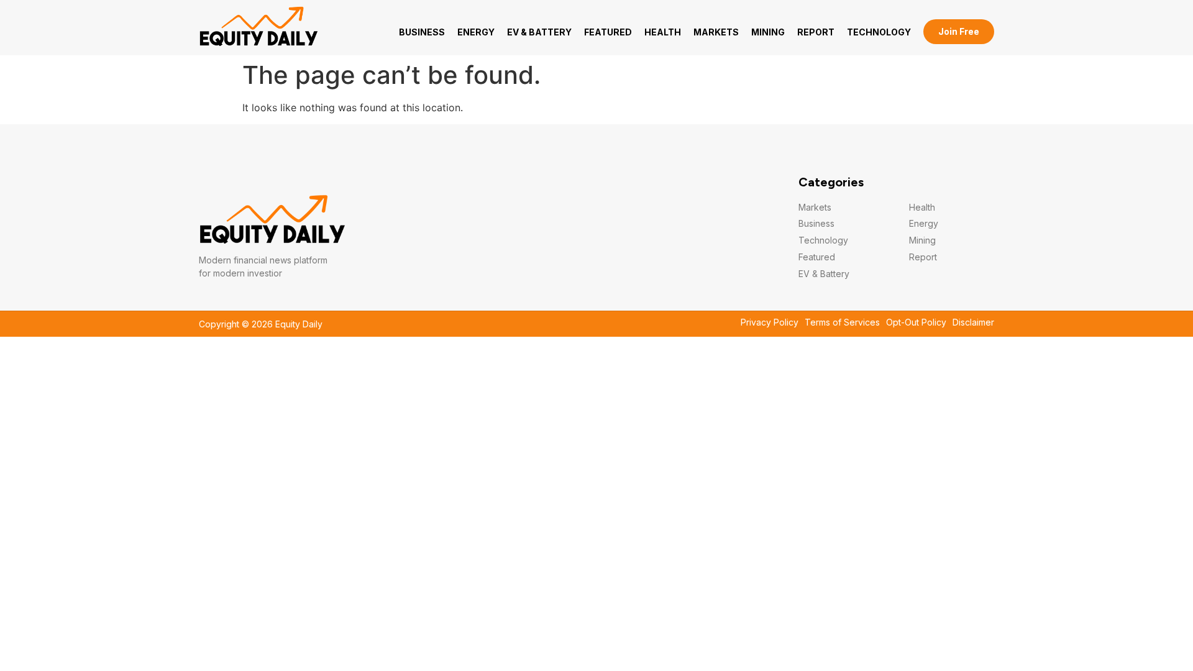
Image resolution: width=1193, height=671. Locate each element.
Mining (768, 32)
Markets (716, 32)
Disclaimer (973, 322)
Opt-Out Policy (916, 322)
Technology (879, 32)
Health (662, 32)
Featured (608, 32)
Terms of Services (842, 322)
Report (815, 32)
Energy (476, 32)
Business (422, 32)
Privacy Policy (769, 322)
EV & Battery (539, 32)
